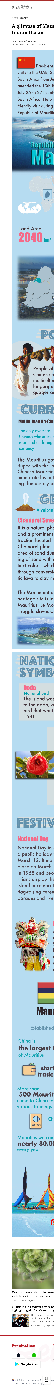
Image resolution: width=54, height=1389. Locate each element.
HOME (15, 18)
